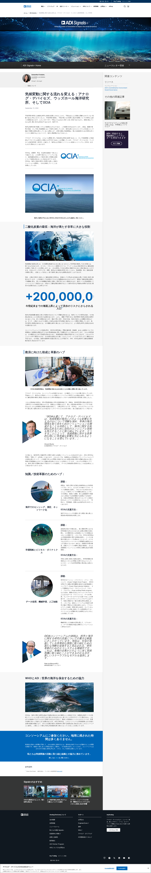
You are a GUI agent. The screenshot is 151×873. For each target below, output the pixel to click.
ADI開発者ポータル (84, 837)
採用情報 (52, 823)
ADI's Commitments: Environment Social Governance (116, 89)
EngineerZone (82, 823)
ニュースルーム (54, 826)
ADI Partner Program (57, 844)
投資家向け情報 (54, 833)
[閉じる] (148, 868)
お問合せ (81, 820)
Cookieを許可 (121, 868)
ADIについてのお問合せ (57, 847)
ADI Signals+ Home (32, 65)
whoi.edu (59, 771)
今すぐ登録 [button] (116, 143)
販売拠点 (52, 840)
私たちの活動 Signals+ (57, 830)
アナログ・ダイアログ (85, 833)
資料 (79, 826)
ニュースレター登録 (114, 65)
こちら (57, 758)
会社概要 (52, 820)
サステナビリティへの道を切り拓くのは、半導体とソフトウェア (116, 124)
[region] (75, 868)
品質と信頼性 (54, 837)
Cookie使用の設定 (109, 868)
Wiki (79, 830)
